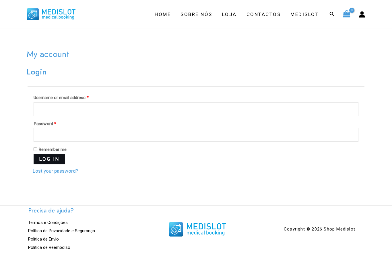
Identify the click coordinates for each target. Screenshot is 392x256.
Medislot (304, 14)
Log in (49, 159)
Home (163, 14)
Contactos (264, 14)
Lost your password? (55, 171)
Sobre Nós (196, 14)
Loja (229, 14)
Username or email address (61, 97)
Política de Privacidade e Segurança (61, 230)
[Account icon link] (362, 14)
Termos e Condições (48, 222)
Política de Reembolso (49, 247)
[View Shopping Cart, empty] (346, 14)
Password (45, 123)
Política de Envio (43, 239)
